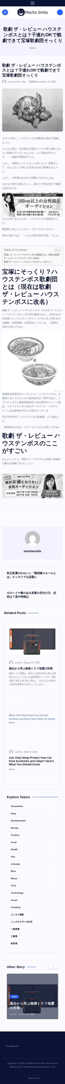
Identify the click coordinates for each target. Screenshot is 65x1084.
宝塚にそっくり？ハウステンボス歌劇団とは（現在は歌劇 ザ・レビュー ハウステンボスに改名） (31, 256)
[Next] (56, 967)
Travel (14, 900)
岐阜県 (14, 943)
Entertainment (18, 820)
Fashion (15, 835)
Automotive (17, 806)
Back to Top (34, 1078)
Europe (14, 828)
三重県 (14, 936)
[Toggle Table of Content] (56, 250)
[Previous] (51, 967)
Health (14, 849)
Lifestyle (15, 864)
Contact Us (12, 1046)
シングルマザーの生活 (21, 921)
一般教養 (32, 81)
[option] (32, 996)
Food (13, 842)
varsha (18, 662)
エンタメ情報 (17, 914)
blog (13, 813)
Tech (13, 885)
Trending (15, 907)
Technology (17, 893)
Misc (13, 871)
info (24, 81)
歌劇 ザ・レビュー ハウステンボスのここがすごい (28, 262)
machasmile (14, 81)
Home (32, 48)
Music (14, 878)
